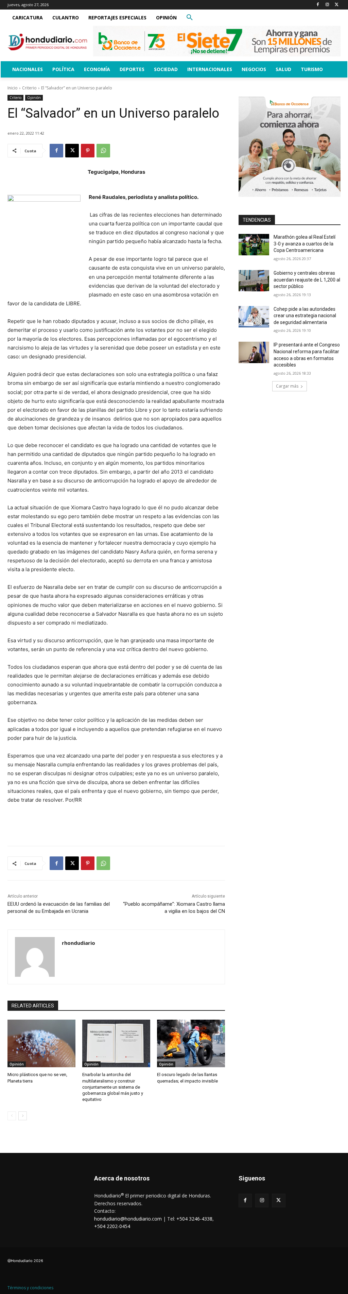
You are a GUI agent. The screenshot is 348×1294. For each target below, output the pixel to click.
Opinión (34, 97)
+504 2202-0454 (112, 1226)
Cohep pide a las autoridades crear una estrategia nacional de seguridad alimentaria (305, 315)
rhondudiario (78, 942)
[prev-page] (11, 1115)
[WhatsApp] (103, 150)
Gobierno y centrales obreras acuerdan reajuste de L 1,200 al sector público (307, 279)
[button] (189, 18)
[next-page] (22, 1115)
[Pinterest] (87, 150)
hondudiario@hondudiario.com (128, 1218)
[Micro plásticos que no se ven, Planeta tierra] (41, 1043)
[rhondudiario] (35, 957)
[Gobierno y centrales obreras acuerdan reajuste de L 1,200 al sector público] (254, 280)
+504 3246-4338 (194, 1218)
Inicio (12, 88)
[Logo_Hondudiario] (47, 42)
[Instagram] (327, 5)
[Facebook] (318, 5)
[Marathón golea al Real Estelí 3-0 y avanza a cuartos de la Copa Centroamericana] (254, 244)
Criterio (29, 88)
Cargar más (287, 386)
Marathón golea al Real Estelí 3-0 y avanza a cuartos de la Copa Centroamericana (304, 243)
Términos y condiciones (30, 1288)
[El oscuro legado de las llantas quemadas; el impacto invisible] (191, 1043)
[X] (337, 5)
